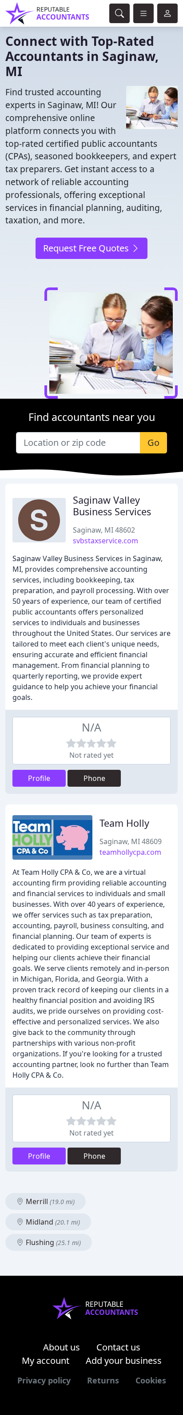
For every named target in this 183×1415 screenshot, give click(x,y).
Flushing (52, 1242)
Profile (39, 778)
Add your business (124, 1360)
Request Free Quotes (87, 248)
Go (153, 443)
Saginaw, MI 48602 (104, 530)
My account (45, 1360)
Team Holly (124, 823)
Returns (103, 1380)
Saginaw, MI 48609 (130, 841)
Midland (52, 1222)
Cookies (150, 1380)
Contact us (118, 1347)
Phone (94, 778)
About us (61, 1347)
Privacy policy (44, 1380)
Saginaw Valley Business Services (112, 505)
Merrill (49, 1201)
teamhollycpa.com (130, 852)
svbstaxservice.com (105, 541)
